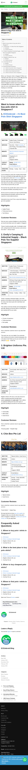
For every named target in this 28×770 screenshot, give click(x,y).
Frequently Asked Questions (9, 66)
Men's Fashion (16, 621)
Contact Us (3, 720)
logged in (9, 631)
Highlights (7, 48)
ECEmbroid (17, 177)
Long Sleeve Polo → (8, 605)
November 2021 (5, 662)
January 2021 (4, 665)
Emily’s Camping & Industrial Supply (11, 539)
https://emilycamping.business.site (17, 277)
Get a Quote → (5, 761)
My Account (4, 716)
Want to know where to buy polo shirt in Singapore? (12, 44)
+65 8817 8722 (17, 162)
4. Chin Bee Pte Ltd (7, 61)
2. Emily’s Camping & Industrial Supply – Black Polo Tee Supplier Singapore (13, 52)
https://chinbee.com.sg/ (16, 462)
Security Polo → (7, 603)
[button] (25, 759)
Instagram (3, 729)
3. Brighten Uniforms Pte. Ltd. (9, 57)
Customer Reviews (8, 49)
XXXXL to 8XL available (18, 759)
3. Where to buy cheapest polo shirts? (12, 71)
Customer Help (4, 718)
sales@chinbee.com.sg (16, 474)
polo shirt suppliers (19, 513)
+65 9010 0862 (16, 286)
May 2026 (3, 658)
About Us (3, 708)
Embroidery (21, 145)
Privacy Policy (4, 710)
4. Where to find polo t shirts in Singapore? (13, 72)
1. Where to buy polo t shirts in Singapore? (13, 68)
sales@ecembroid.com (10, 749)
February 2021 (4, 664)
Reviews (6, 9)
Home (2, 9)
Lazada (3, 734)
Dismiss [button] (4, 763)
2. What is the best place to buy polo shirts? (13, 69)
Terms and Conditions (6, 722)
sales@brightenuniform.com (16, 388)
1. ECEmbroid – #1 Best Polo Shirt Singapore (13, 46)
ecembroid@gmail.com (15, 166)
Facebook (3, 727)
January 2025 (4, 660)
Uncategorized (4, 678)
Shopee (3, 732)
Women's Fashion (5, 680)
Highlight (6, 54)
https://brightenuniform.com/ (16, 377)
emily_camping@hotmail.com (16, 290)
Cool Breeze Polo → (17, 603)
